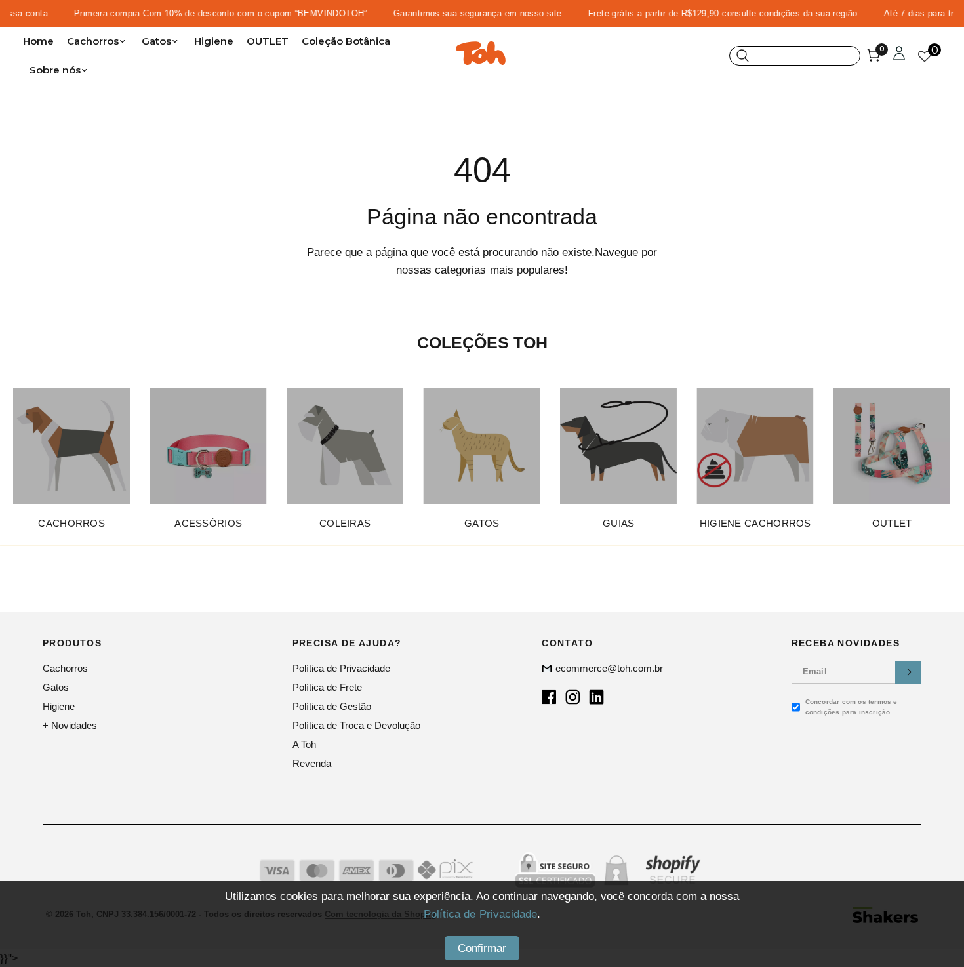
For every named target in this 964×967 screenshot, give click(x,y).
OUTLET (268, 41)
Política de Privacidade (341, 668)
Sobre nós (55, 70)
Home (38, 41)
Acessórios (208, 523)
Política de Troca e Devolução (356, 725)
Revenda (311, 763)
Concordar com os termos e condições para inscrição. (851, 707)
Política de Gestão (331, 706)
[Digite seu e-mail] (908, 672)
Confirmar (482, 948)
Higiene (213, 41)
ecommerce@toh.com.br (609, 668)
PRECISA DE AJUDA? (347, 643)
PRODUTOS (72, 643)
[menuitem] (41, 41)
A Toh (304, 744)
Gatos (156, 41)
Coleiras (345, 523)
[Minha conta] (899, 56)
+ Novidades (70, 725)
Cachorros (93, 41)
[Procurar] (794, 56)
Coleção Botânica (346, 41)
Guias (619, 523)
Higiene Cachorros (755, 523)
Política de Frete (327, 687)
